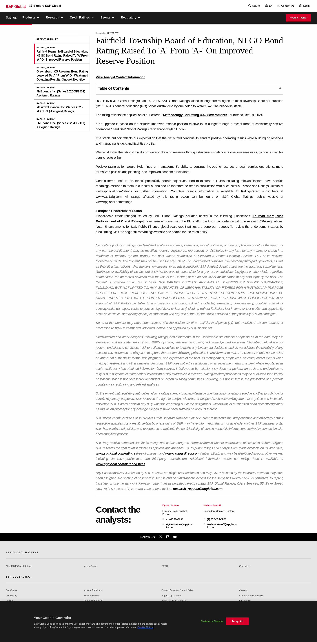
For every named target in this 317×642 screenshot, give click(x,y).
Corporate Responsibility (251, 595)
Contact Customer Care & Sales (177, 590)
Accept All (237, 621)
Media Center (90, 566)
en (270, 5)
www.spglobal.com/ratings (115, 453)
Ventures (10, 601)
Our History (11, 595)
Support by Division (171, 595)
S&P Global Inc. (18, 576)
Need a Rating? (298, 17)
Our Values (11, 590)
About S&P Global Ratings (19, 566)
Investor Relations (93, 590)
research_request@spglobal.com (198, 489)
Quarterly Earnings (93, 601)
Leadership (245, 601)
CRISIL (165, 566)
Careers (243, 590)
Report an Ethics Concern (174, 601)
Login (306, 5)
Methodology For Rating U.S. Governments (195, 115)
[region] (158, 621)
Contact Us (287, 5)
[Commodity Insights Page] (161, 537)
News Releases (91, 595)
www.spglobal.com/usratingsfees (120, 464)
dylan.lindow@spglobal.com (179, 526)
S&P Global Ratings (22, 552)
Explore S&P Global (47, 5)
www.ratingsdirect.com (182, 453)
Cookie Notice (145, 627)
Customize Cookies (212, 621)
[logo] (16, 6)
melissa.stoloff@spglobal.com (222, 526)
